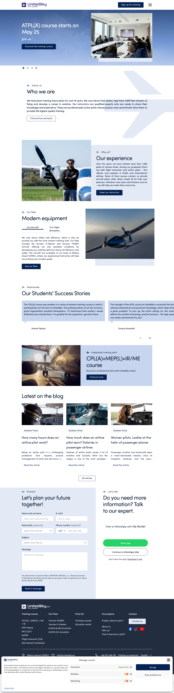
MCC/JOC (27, 631)
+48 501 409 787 (108, 655)
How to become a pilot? (113, 634)
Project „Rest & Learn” (112, 620)
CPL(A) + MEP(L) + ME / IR (33, 622)
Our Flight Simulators (54, 229)
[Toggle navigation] (150, 5)
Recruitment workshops (33, 642)
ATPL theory (27, 627)
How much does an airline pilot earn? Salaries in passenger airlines (85, 442)
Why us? (106, 630)
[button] (168, 660)
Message (26, 549)
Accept (153, 667)
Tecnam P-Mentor (57, 624)
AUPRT (25, 635)
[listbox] (55, 542)
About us (106, 626)
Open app (125, 542)
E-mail (59, 513)
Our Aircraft (32, 227)
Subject (25, 537)
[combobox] (38, 530)
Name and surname (31, 513)
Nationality (32, 525)
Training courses (83, 620)
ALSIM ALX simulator (59, 631)
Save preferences (153, 674)
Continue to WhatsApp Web (125, 551)
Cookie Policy (9, 688)
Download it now (134, 559)
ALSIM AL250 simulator (60, 628)
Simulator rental (83, 624)
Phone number (68, 525)
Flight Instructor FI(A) (32, 639)
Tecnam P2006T (56, 620)
